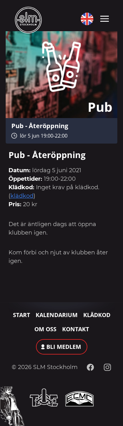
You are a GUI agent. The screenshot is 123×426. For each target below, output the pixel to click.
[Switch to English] (86, 18)
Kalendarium (57, 315)
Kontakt (75, 329)
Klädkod (96, 315)
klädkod (21, 195)
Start (21, 315)
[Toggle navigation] (104, 18)
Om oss (45, 329)
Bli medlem (63, 346)
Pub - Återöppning (39, 125)
